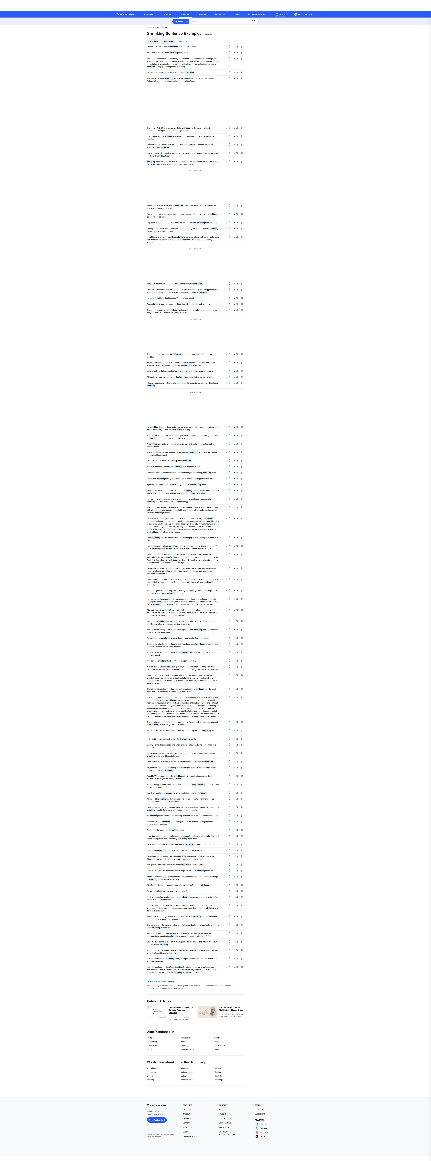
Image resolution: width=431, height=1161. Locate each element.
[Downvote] (237, 46)
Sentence (156, 27)
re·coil (149, 1049)
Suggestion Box (261, 1113)
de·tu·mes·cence (187, 1049)
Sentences (179, 21)
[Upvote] (229, 46)
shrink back (151, 1068)
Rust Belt (150, 1037)
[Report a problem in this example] (242, 46)
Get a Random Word (157, 1120)
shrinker (150, 1076)
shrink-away (185, 1068)
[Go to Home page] (126, 14)
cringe (216, 1041)
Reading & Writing (190, 1136)
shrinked (217, 1072)
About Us (222, 1109)
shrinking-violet (187, 1079)
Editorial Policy (225, 1118)
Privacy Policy (224, 1113)
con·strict (184, 1041)
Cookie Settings (225, 1122)
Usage (185, 1131)
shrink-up (218, 1068)
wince (216, 1049)
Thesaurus (187, 1113)
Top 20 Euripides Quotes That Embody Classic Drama (231, 1008)
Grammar (186, 1122)
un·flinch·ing (152, 1041)
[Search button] (255, 21)
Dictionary (187, 1109)
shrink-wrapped (187, 1072)
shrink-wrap (151, 1072)
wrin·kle (217, 1037)
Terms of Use (224, 1127)
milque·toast (152, 1045)
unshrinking (185, 1037)
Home (149, 27)
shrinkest (184, 1076)
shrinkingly (185, 1045)
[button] (281, 14)
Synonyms (168, 41)
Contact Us (259, 1109)
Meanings (154, 41)
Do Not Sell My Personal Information (227, 1133)
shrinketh (218, 1076)
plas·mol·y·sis (219, 1045)
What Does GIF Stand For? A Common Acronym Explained (181, 1010)
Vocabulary (187, 1127)
